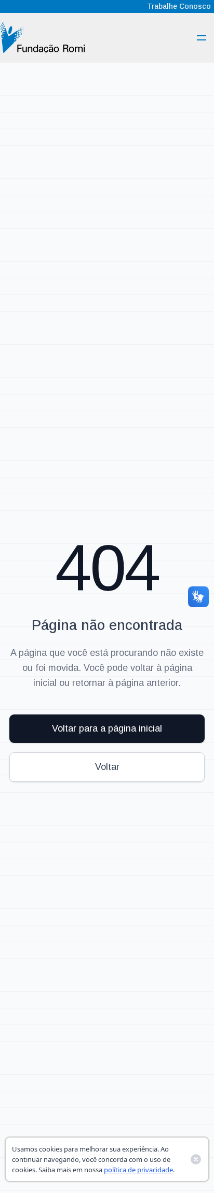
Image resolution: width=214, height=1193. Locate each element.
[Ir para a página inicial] (42, 37)
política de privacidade (138, 1169)
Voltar (107, 767)
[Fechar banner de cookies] (196, 1159)
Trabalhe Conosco (179, 6)
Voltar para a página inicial (107, 728)
